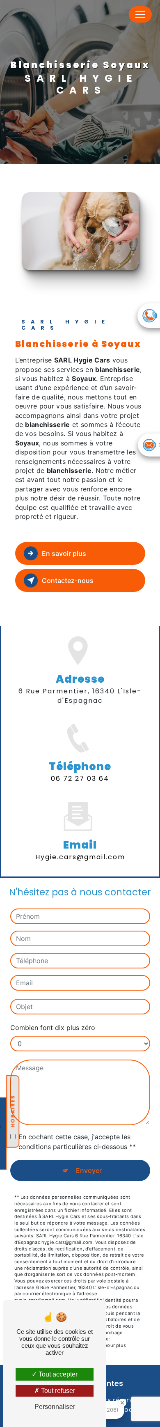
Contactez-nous (68, 580)
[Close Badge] (122, 1403)
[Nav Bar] (140, 14)
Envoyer (89, 1170)
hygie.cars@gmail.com (80, 857)
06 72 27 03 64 (80, 778)
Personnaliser (54, 1406)
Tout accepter (57, 1374)
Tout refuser (57, 1390)
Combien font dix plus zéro (52, 1027)
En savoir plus (64, 553)
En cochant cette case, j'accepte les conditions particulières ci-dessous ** (77, 1142)
